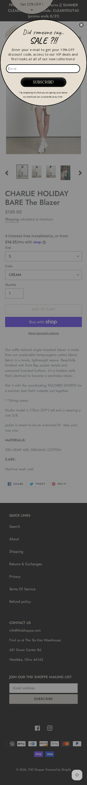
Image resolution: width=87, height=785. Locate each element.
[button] (81, 25)
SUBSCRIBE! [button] (43, 82)
